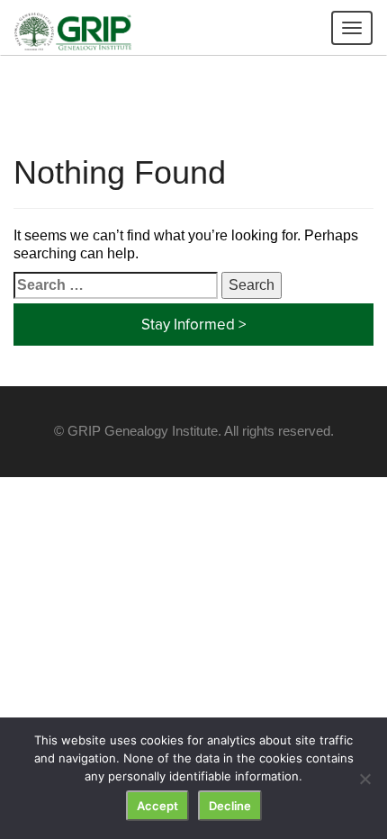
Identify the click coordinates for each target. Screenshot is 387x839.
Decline (230, 805)
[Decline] (365, 779)
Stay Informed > (193, 324)
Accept (157, 805)
